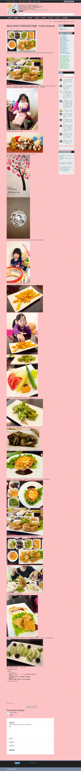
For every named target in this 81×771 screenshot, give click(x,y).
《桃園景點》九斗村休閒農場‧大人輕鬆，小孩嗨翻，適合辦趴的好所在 (67, 142)
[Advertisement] (32, 692)
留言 (10, 726)
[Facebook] (64, 1)
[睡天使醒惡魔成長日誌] (12, 8)
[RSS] (71, 1)
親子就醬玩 (29, 1)
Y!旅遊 (20, 1)
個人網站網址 (11, 745)
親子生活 (50, 18)
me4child (11, 28)
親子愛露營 (65, 18)
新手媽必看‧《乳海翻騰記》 (32, 706)
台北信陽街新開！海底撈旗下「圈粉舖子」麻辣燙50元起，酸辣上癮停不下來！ (67, 121)
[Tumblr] (68, 1)
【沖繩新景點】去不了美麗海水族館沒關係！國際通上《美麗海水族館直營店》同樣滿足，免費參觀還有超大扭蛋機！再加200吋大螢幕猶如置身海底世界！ (67, 104)
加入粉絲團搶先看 (35, 10)
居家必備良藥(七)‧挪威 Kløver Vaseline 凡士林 (67, 111)
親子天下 (24, 1)
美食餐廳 (30, 18)
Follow (18, 763)
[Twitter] (66, 1)
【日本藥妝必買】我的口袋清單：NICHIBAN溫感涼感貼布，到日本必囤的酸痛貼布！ (67, 115)
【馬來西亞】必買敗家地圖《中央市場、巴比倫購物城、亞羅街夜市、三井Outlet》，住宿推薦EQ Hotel (67, 136)
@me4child (17, 765)
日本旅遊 (37, 18)
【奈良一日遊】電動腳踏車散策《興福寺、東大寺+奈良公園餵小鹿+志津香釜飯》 (67, 81)
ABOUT (13, 1)
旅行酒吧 (38, 1)
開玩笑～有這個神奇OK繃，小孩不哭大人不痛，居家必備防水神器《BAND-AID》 (67, 87)
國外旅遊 (44, 18)
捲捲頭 (9, 681)
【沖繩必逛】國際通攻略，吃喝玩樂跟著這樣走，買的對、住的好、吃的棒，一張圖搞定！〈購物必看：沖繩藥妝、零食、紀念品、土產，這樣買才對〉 (67, 95)
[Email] (73, 1)
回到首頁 (10, 18)
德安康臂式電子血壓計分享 (31, 707)
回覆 (11, 716)
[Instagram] (69, 1)
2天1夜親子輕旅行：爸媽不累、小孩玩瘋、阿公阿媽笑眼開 (66, 170)
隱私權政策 (35, 762)
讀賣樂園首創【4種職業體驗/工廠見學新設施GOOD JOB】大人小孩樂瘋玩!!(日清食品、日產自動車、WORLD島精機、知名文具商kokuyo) (68, 128)
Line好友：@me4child (43, 10)
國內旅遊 (16, 18)
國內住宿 (23, 18)
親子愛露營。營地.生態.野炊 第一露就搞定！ (66, 159)
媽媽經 (34, 1)
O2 (15, 283)
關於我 (31, 762)
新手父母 (57, 18)
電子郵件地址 (12, 742)
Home (45, 21)
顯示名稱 (11, 738)
